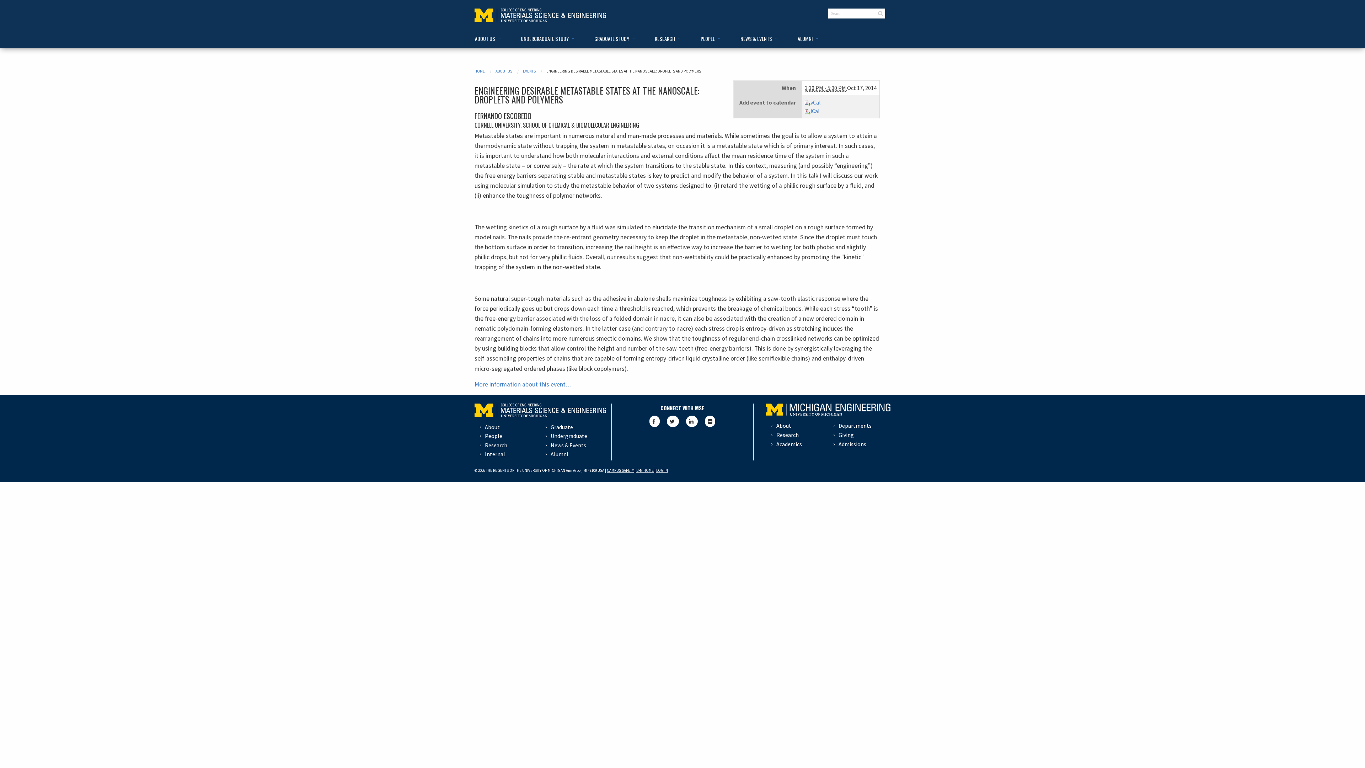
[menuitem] (486, 39)
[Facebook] (654, 421)
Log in (662, 470)
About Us (504, 71)
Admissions (852, 444)
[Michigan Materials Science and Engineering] (540, 14)
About (492, 427)
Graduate (562, 427)
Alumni (559, 454)
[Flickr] (710, 421)
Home (480, 71)
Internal (495, 454)
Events (529, 71)
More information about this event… (523, 384)
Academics (789, 444)
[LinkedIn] (692, 421)
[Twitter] (673, 421)
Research (496, 445)
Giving (846, 434)
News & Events (568, 445)
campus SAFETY (620, 470)
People (493, 435)
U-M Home (645, 470)
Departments (855, 425)
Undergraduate (569, 435)
